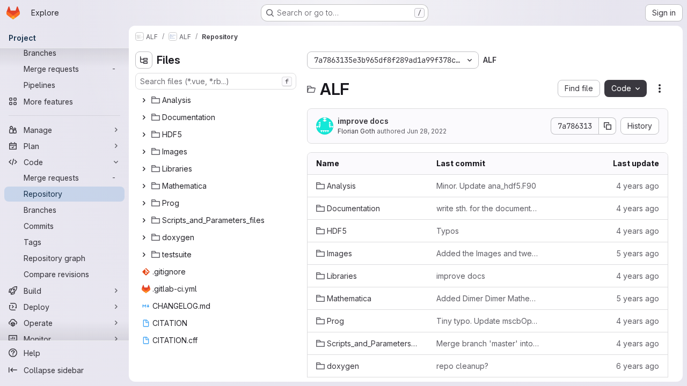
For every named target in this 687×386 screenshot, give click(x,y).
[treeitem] (216, 100)
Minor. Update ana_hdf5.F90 (486, 185)
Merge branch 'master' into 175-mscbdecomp (487, 343)
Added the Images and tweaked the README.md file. (487, 253)
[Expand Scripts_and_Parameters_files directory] (143, 220)
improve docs (363, 120)
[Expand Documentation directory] (143, 117)
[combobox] (215, 81)
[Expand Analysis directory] (143, 100)
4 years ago (637, 185)
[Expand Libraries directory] (143, 168)
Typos (447, 230)
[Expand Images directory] (143, 151)
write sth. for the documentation (487, 208)
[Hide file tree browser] (143, 60)
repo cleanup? (462, 365)
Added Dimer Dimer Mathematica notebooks (487, 298)
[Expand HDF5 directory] (143, 134)
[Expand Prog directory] (143, 203)
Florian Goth (356, 131)
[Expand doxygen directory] (143, 237)
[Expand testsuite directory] (143, 254)
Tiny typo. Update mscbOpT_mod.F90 (487, 320)
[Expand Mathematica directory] (143, 186)
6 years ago (637, 365)
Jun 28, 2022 (427, 131)
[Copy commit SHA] (607, 126)
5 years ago (637, 253)
